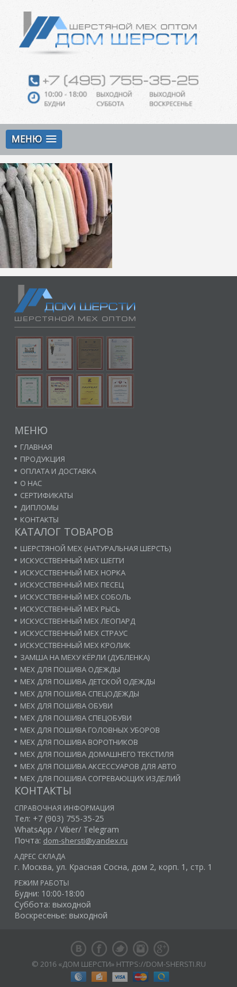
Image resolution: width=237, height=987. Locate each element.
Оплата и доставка (58, 471)
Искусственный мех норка (72, 572)
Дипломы (39, 507)
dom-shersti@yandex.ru (85, 840)
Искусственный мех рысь (70, 609)
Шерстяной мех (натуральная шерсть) (95, 548)
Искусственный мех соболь (75, 597)
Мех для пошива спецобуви (76, 718)
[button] (34, 139)
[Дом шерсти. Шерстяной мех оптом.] (119, 36)
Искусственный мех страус (74, 633)
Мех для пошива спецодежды (79, 693)
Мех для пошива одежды (70, 669)
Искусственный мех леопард (77, 621)
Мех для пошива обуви (66, 705)
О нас (31, 483)
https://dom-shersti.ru (161, 964)
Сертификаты (46, 495)
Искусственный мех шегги (72, 560)
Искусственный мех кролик (75, 645)
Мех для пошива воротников (79, 742)
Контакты (39, 519)
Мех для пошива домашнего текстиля (97, 754)
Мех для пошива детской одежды (87, 681)
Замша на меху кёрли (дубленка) (85, 657)
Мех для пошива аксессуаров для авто (98, 766)
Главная (36, 447)
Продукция (42, 459)
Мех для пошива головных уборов (90, 730)
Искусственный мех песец (72, 584)
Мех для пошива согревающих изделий (100, 778)
